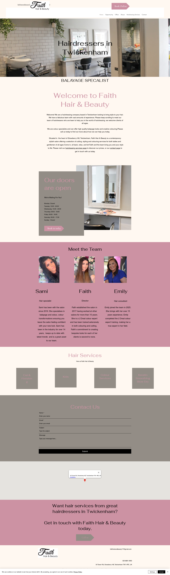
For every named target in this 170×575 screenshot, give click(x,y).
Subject (41, 427)
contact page (115, 148)
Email (41, 420)
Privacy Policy (77, 572)
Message (42, 435)
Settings (152, 572)
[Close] (167, 571)
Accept (161, 572)
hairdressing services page (76, 148)
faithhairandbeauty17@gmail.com (121, 549)
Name (41, 413)
